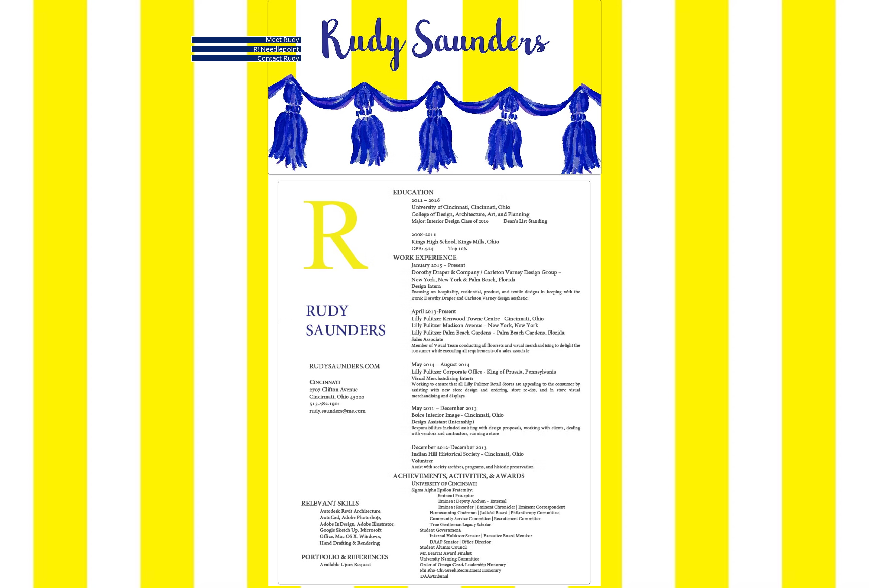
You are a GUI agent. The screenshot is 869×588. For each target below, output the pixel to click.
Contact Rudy (278, 58)
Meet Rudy (282, 40)
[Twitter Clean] (285, 321)
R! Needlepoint (276, 49)
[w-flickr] (362, 321)
